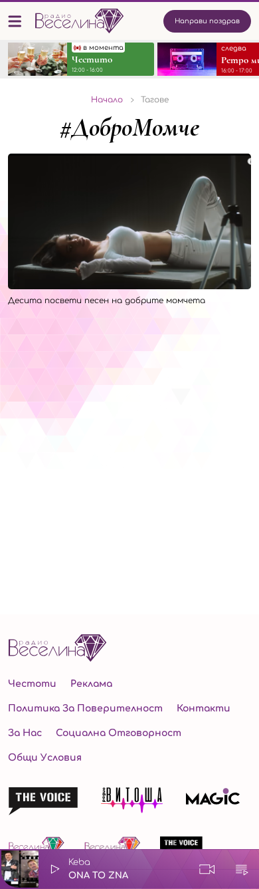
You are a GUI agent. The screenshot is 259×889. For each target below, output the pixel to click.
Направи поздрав (207, 21)
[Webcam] (207, 869)
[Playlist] (241, 869)
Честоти (32, 684)
